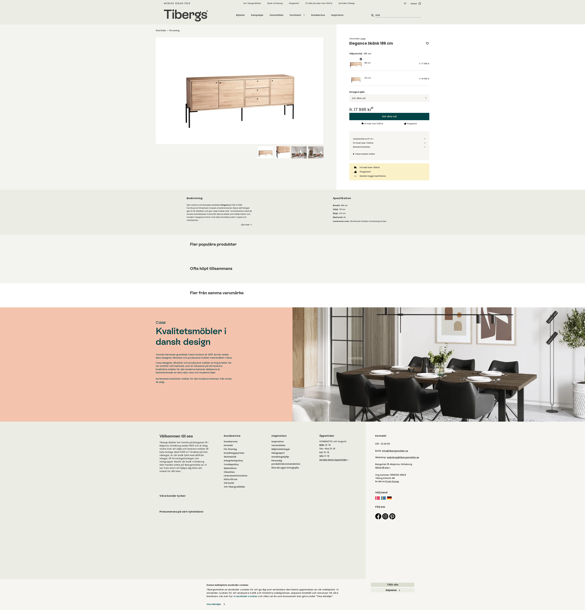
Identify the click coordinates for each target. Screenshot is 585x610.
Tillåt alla (392, 584)
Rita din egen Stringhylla (285, 467)
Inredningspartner (234, 452)
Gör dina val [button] (389, 116)
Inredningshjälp (280, 456)
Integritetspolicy (233, 460)
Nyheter (240, 15)
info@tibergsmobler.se (395, 450)
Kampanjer (257, 15)
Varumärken (276, 15)
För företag (230, 449)
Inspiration (337, 15)
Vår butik (229, 482)
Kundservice (318, 15)
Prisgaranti (294, 3)
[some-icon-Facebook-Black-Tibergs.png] (378, 516)
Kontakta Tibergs (347, 3)
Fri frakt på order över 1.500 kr (318, 3)
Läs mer (245, 225)
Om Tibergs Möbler (252, 3)
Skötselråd (230, 456)
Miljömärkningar (280, 449)
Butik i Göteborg (275, 3)
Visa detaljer (214, 604)
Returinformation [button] (361, 147)
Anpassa (391, 590)
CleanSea (229, 472)
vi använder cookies (245, 596)
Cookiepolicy (231, 464)
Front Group (392, 481)
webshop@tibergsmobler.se (403, 457)
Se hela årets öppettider (333, 459)
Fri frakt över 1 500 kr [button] (363, 143)
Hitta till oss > (382, 467)
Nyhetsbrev (230, 468)
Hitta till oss (230, 479)
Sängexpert (278, 452)
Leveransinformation (235, 475)
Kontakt (228, 445)
